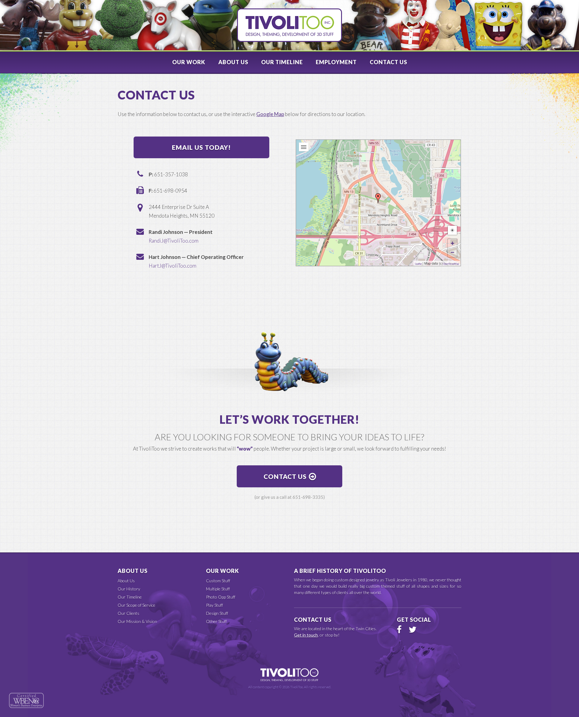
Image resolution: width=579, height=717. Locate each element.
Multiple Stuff (218, 588)
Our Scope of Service (136, 605)
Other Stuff (216, 621)
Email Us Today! (201, 147)
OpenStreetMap (451, 264)
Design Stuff (217, 613)
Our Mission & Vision (137, 621)
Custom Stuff (218, 580)
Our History (129, 588)
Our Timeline (282, 62)
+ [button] (452, 243)
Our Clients (128, 613)
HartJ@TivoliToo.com (172, 266)
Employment (336, 62)
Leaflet (418, 264)
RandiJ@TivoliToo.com (173, 240)
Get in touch (306, 634)
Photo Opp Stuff (220, 596)
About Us (233, 62)
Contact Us (388, 62)
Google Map (270, 114)
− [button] (452, 252)
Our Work (188, 62)
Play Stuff (214, 605)
